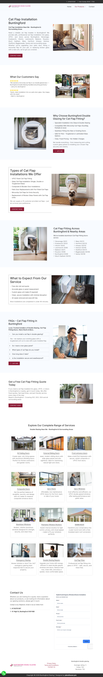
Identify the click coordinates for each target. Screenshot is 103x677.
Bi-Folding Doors (23, 453)
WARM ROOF (79, 525)
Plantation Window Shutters (51, 525)
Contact (91, 7)
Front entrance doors (79, 453)
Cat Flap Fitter (79, 560)
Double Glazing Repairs (51, 560)
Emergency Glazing (23, 560)
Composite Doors (23, 489)
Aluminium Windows (23, 524)
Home (69, 7)
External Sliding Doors (51, 453)
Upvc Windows (79, 489)
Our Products (79, 7)
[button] (80, 6)
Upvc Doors (51, 489)
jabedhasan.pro (70, 675)
